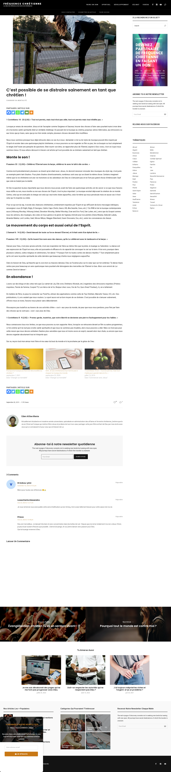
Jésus (135, 173)
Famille (152, 164)
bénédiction (154, 153)
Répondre (119, 482)
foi (151, 167)
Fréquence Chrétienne (22, 3)
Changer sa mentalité (16, 100)
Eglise (152, 161)
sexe (134, 196)
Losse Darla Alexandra (28, 500)
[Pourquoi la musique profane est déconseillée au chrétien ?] (24, 359)
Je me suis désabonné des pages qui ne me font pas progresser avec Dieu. (41, 688)
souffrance (136, 199)
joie (151, 170)
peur (134, 185)
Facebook (153, 5)
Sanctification (155, 193)
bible (152, 150)
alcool (135, 147)
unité (134, 205)
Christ (135, 156)
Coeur (135, 159)
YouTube (161, 5)
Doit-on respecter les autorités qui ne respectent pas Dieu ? (85, 688)
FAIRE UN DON (92, 4)
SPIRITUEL (106, 4)
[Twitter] (13, 112)
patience (153, 182)
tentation (136, 202)
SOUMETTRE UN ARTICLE (87, 12)
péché (135, 188)
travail (152, 202)
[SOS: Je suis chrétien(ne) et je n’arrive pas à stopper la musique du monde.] (64, 359)
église (152, 208)
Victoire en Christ (156, 205)
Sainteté (153, 191)
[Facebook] (9, 112)
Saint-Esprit (137, 191)
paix (151, 179)
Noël (134, 179)
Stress (152, 199)
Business (136, 153)
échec (135, 208)
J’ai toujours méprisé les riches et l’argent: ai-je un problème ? (130, 688)
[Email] (27, 112)
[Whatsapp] (18, 112)
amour (152, 147)
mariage (135, 176)
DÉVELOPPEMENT (121, 4)
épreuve (135, 211)
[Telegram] (22, 112)
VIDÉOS (146, 4)
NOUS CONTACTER (68, 12)
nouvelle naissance (157, 176)
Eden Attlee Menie (30, 416)
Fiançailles (136, 167)
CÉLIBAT (135, 4)
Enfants (135, 164)
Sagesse (153, 188)
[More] (31, 112)
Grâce (135, 170)
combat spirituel (156, 159)
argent (135, 150)
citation (153, 156)
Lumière (153, 173)
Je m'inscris (22, 754)
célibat (135, 161)
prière (152, 185)
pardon (135, 182)
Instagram (157, 5)
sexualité (153, 196)
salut (134, 193)
